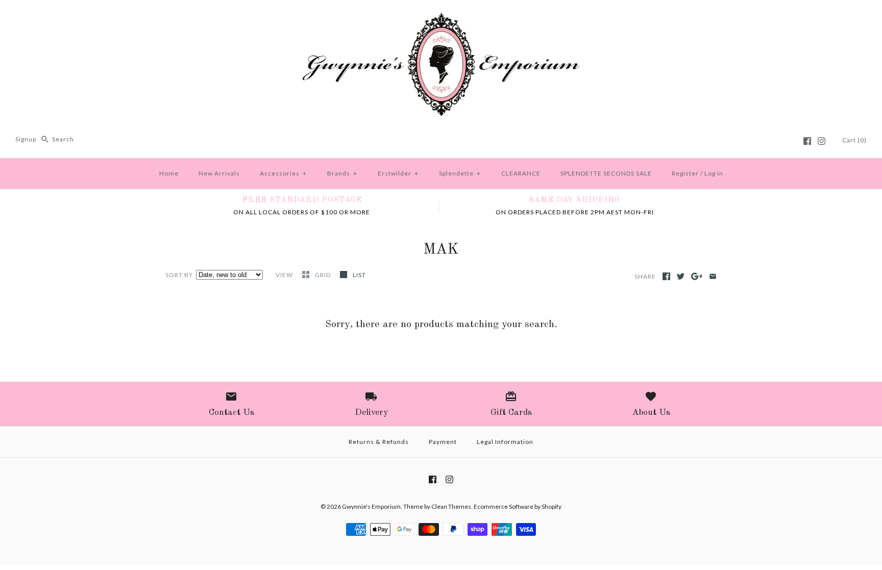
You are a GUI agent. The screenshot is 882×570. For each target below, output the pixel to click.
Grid (323, 275)
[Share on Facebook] (666, 276)
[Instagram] (821, 141)
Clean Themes (451, 506)
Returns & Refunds (379, 441)
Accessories (283, 173)
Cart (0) (854, 140)
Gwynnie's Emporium (371, 506)
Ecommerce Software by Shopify (517, 506)
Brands (342, 173)
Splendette (460, 173)
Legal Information (505, 441)
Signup (25, 139)
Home (169, 173)
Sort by (179, 275)
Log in (713, 173)
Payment (443, 441)
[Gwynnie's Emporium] (441, 16)
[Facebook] (807, 141)
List (359, 275)
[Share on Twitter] (680, 276)
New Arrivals (219, 173)
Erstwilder (398, 173)
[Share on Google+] (697, 276)
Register (685, 173)
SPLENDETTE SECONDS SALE (606, 173)
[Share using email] (713, 276)
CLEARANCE (521, 173)
